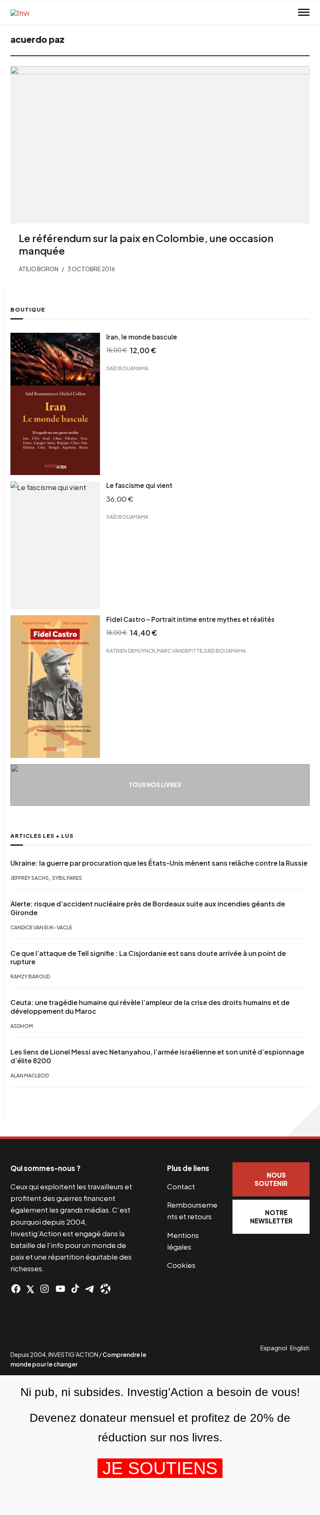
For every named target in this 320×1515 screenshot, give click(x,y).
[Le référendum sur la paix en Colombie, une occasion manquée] (160, 144)
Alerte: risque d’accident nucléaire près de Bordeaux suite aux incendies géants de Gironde (147, 908)
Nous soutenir (271, 1179)
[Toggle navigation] (304, 12)
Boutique (27, 309)
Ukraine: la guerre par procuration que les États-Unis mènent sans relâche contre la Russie (159, 863)
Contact (181, 1186)
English (300, 1348)
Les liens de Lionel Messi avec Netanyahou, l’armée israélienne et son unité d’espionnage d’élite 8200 (157, 1056)
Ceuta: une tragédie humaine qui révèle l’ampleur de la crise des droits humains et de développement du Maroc (150, 1006)
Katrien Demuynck (130, 650)
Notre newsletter (271, 1216)
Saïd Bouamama (127, 368)
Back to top (303, 1119)
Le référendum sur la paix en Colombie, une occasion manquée (146, 244)
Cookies (181, 1265)
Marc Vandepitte (179, 650)
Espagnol (273, 1348)
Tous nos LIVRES (155, 784)
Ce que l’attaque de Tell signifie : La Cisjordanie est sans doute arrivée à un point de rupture (148, 957)
